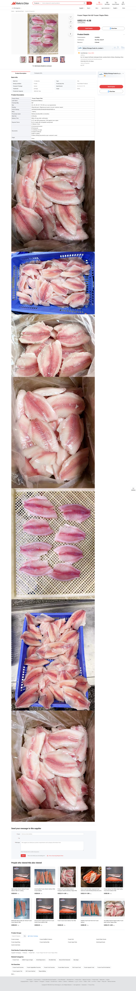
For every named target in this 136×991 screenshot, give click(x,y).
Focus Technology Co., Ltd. (58, 984)
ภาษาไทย (94, 981)
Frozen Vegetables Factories (34, 967)
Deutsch (65, 981)
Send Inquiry (88, 28)
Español (36, 981)
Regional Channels (87, 979)
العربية (76, 981)
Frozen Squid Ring (15, 942)
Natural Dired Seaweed (64, 960)
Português (42, 981)
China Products (37, 979)
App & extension (105, 8)
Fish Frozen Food (76, 967)
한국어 (80, 981)
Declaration (84, 984)
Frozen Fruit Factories (49, 967)
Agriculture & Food (20, 11)
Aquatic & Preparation (30, 11)
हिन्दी (89, 981)
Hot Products (29, 979)
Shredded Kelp (52, 960)
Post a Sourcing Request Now (55, 855)
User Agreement (76, 984)
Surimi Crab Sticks (15, 945)
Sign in (123, 4)
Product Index (95, 979)
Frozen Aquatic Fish (17, 971)
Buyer (88, 8)
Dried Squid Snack (100, 942)
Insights (107, 979)
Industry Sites (78, 979)
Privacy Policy (91, 984)
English (31, 981)
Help (96, 8)
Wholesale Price (70, 979)
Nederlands (71, 981)
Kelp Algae (76, 960)
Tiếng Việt (104, 981)
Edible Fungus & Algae (27, 960)
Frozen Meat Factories (63, 967)
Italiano (60, 981)
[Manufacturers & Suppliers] (19, 3)
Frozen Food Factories (18, 967)
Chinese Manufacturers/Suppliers (49, 979)
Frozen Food (16, 960)
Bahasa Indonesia (111, 981)
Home (12, 11)
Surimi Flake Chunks (101, 939)
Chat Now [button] (114, 28)
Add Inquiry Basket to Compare (43, 66)
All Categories (16, 8)
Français (47, 981)
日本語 (85, 981)
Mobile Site (102, 979)
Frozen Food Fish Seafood (103, 967)
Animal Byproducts (40, 960)
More (12, 974)
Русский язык (54, 981)
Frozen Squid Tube (72, 942)
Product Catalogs (33, 936)
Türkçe (98, 981)
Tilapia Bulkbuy (42, 971)
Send (23, 855)
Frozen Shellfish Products (46, 939)
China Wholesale (61, 979)
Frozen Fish (71, 939)
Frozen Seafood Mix (44, 942)
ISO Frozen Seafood (30, 971)
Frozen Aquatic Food (89, 967)
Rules (123, 8)
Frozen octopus (15, 939)
